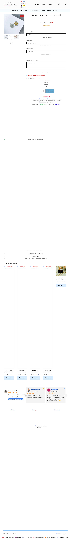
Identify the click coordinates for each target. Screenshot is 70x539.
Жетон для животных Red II (22, 371)
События (49, 10)
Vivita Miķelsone (55, 389)
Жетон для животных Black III (61, 278)
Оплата (43, 4)
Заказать (9, 378)
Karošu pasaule (12, 391)
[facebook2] (57, 410)
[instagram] (35, 410)
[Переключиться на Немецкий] (24, 5)
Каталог (55, 10)
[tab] (28, 250)
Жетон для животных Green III (48, 371)
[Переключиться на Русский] (24, 1)
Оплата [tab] (42, 250)
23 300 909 (57, 104)
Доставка (37, 4)
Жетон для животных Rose (35, 371)
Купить (50, 91)
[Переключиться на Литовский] (23, 7)
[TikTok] (13, 410)
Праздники (43, 10)
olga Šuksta (34, 389)
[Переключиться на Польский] (23, 3)
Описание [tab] (28, 250)
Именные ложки (14, 10)
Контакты (50, 4)
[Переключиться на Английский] (21, 5)
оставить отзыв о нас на (15, 399)
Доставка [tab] (35, 250)
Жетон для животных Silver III (9, 371)
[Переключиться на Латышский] (21, 1)
